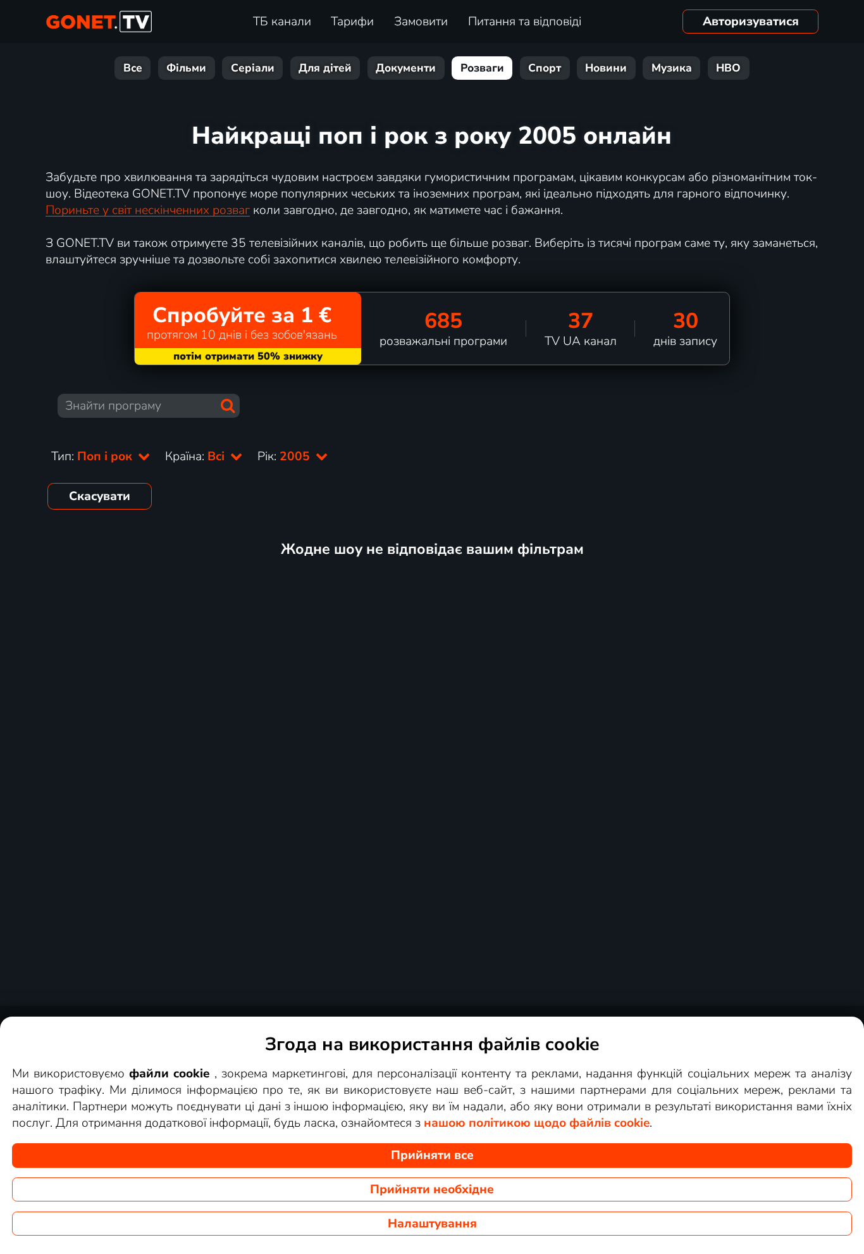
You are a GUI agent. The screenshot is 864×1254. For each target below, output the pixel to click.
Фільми (186, 68)
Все (132, 68)
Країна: (196, 456)
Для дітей (325, 68)
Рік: (285, 456)
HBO (728, 68)
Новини (606, 68)
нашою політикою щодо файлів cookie (537, 1123)
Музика (671, 68)
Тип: (93, 456)
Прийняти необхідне (432, 1189)
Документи (406, 68)
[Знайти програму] (227, 406)
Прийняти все (432, 1155)
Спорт (544, 68)
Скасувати (99, 496)
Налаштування (432, 1223)
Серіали (253, 68)
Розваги (482, 68)
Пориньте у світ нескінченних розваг (148, 210)
